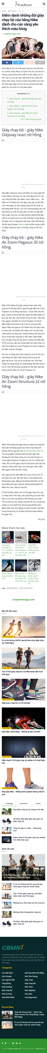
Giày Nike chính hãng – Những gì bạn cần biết (33, 549)
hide (28, 94)
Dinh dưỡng (7, 987)
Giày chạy (21, 11)
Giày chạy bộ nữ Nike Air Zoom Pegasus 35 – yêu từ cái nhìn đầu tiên (21, 550)
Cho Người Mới (8, 788)
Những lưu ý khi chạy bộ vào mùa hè (28, 903)
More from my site (30, 119)
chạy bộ (21, 224)
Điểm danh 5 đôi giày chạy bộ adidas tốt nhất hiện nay (20, 577)
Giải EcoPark (7, 994)
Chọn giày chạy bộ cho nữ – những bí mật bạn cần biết (7, 550)
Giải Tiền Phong (31, 976)
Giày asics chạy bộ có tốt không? (16, 703)
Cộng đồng (6, 983)
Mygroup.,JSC (40, 1048)
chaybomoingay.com (12, 34)
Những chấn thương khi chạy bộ (27, 912)
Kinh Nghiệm (30, 990)
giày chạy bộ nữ (26, 588)
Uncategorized (31, 997)
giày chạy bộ (12, 588)
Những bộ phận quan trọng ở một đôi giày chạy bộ (33, 578)
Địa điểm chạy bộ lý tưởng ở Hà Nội (28, 810)
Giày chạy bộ (12, 11)
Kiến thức (29, 987)
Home (4, 11)
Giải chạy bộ (7, 990)
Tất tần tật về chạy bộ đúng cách (7, 576)
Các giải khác (7, 973)
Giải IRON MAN (8, 997)
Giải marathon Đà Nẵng (34, 973)
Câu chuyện (7, 976)
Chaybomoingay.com (14, 1048)
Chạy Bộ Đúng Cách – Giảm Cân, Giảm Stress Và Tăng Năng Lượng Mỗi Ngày (23, 876)
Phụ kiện (28, 994)
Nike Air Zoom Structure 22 (31, 451)
